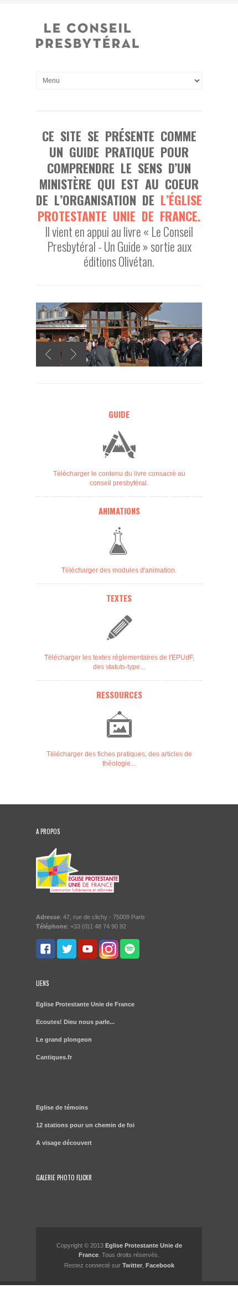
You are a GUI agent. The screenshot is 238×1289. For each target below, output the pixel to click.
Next (73, 354)
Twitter (132, 1265)
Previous (48, 354)
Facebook (160, 1265)
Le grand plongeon (64, 1039)
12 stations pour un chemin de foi (85, 1125)
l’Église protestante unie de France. (120, 208)
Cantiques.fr (54, 1057)
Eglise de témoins (62, 1107)
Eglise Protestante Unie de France (85, 1004)
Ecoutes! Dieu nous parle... (75, 1022)
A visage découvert (64, 1142)
